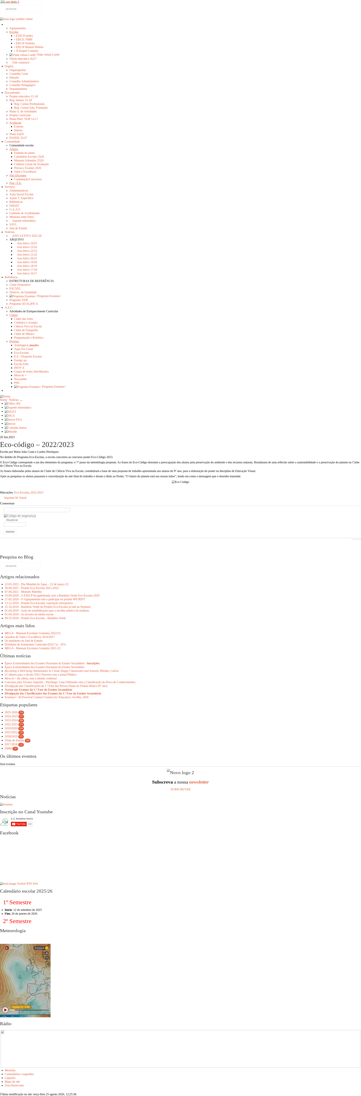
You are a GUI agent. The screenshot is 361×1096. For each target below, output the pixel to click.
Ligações (10, 1077)
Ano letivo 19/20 (26, 262)
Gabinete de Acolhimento (24, 213)
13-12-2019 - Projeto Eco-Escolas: (39, 603)
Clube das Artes (23, 318)
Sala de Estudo (18, 228)
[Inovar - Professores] (10, 423)
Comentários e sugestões (19, 1074)
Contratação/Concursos (28, 179)
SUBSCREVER (180, 789)
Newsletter (20, 379)
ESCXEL (15, 288)
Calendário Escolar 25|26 (29, 156)
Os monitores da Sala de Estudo (23, 640)
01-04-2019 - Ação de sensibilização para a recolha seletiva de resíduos (47, 610)
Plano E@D (16, 134)
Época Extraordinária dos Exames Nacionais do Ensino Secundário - (52, 663)
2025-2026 (11, 712)
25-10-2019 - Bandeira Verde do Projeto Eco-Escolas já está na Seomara (48, 606)
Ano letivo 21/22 (26, 254)
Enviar (10, 532)
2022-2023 (36, 492)
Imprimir (9, 497)
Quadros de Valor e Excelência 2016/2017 (30, 637)
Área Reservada (14, 1085)
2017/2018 (11, 744)
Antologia (26, 345)
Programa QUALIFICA (23, 303)
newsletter (199, 781)
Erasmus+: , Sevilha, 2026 (47, 697)
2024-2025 (11, 716)
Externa (18, 126)
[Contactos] (6, 390)
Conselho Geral (18, 73)
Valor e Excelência (25, 171)
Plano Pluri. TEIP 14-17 (23, 119)
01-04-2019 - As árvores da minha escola (29, 614)
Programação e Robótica (28, 337)
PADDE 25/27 (18, 137)
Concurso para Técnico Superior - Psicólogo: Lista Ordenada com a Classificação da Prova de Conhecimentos (70, 682)
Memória (10, 1070)
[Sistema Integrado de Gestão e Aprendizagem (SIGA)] (10, 415)
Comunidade (12, 141)
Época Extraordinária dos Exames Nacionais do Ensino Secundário (44, 667)
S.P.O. (13, 224)
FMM (8, 748)
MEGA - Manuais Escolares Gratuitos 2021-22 (33, 648)
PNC (17, 382)
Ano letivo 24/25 (26, 243)
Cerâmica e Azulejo (25, 322)
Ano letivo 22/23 (26, 250)
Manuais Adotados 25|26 (29, 160)
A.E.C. (9, 307)
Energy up (20, 360)
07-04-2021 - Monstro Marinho (23, 591)
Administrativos (18, 190)
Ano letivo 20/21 (26, 258)
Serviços (10, 186)
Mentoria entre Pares (21, 216)
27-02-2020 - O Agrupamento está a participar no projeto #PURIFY (45, 599)
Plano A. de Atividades (23, 111)
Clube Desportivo (19, 284)
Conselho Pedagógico (22, 85)
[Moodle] (11, 431)
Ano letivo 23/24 (26, 247)
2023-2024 (11, 720)
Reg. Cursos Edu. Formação (31, 107)
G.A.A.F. (15, 209)
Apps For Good (23, 349)
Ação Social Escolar (21, 194)
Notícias (9, 232)
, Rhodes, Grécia (61, 670)
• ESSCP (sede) (23, 35)
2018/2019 (11, 736)
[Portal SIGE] (10, 411)
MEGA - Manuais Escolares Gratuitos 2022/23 (32, 633)
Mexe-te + (20, 375)
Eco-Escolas (21, 352)
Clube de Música (24, 333)
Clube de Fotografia (26, 330)
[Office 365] (12, 403)
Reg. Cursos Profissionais (29, 103)
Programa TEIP (18, 300)
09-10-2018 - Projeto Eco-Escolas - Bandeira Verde (35, 618)
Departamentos (18, 88)
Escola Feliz (21, 364)
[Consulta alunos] (16, 427)
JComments (356, 539)
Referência (11, 277)
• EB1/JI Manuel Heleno (28, 47)
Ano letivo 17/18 (26, 269)
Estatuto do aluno (24, 152)
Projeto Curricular (20, 115)
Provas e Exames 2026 (27, 168)
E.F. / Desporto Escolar (28, 356)
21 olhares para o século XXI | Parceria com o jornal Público (41, 674)
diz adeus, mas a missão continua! (31, 678)
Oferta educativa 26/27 (22, 58)
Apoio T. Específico (21, 198)
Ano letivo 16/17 (26, 273)
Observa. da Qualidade (23, 292)
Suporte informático (24, 220)
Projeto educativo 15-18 (23, 96)
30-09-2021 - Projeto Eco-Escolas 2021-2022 (32, 588)
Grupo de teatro (31, 371)
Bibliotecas (16, 201)
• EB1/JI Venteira (24, 43)
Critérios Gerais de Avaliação (31, 164)
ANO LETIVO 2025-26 (27, 235)
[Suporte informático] (18, 407)
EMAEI (14, 205)
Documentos (12, 92)
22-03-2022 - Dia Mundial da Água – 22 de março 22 (36, 584)
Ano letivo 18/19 (26, 265)
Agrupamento (17, 28)
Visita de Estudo (14, 740)
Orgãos (9, 66)
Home (3, 399)
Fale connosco (21, 62)
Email (22, 497)
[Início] (6, 24)
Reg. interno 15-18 (20, 100)
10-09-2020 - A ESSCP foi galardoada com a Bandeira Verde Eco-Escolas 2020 (52, 595)
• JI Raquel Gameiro (26, 50)
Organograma (17, 70)
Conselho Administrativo (24, 81)
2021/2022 (11, 732)
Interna (18, 130)
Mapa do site (12, 1081)
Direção (14, 77)
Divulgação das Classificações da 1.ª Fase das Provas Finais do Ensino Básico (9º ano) (56, 685)
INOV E (19, 367)
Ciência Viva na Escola (28, 326)
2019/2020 (11, 728)
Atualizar (12, 520)
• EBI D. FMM (23, 39)
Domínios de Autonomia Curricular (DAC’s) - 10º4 (35, 644)
